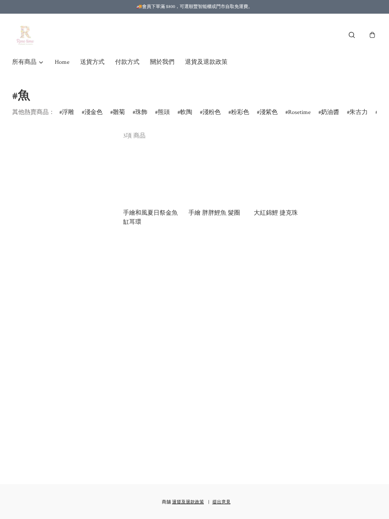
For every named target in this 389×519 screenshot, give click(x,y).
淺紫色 (268, 112)
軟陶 (186, 112)
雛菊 (119, 112)
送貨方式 (92, 62)
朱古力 (358, 112)
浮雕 (68, 112)
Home (62, 62)
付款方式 (127, 62)
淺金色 (93, 112)
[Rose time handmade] (26, 35)
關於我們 (162, 62)
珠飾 (141, 112)
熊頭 (164, 112)
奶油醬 (330, 112)
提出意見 (221, 502)
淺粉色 (211, 112)
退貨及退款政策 (206, 62)
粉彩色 (240, 112)
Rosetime (299, 112)
